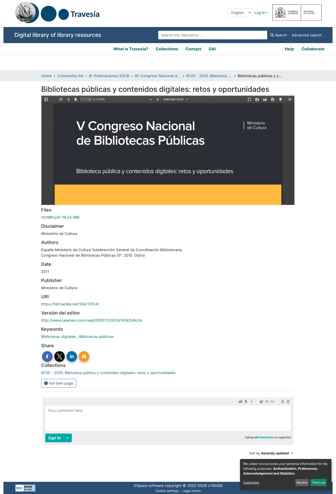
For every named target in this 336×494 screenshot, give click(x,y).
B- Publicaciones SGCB (109, 75)
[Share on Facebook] (47, 356)
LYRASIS (215, 485)
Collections (167, 48)
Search (280, 35)
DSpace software (149, 485)
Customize (251, 482)
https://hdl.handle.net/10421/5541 (70, 304)
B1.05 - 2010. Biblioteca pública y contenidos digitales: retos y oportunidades (209, 75)
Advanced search (307, 35)
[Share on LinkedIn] (72, 356)
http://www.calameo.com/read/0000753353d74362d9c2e (91, 320)
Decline (301, 482)
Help (289, 48)
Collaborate (313, 48)
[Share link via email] (84, 356)
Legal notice (191, 491)
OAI (212, 48)
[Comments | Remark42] (168, 435)
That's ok (318, 482)
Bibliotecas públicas (96, 336)
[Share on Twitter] (59, 356)
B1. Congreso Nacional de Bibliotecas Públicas (158, 75)
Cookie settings (167, 491)
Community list (70, 75)
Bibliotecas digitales (59, 336)
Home (46, 75)
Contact (193, 48)
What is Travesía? (130, 48)
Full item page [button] (60, 383)
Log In (259, 12)
